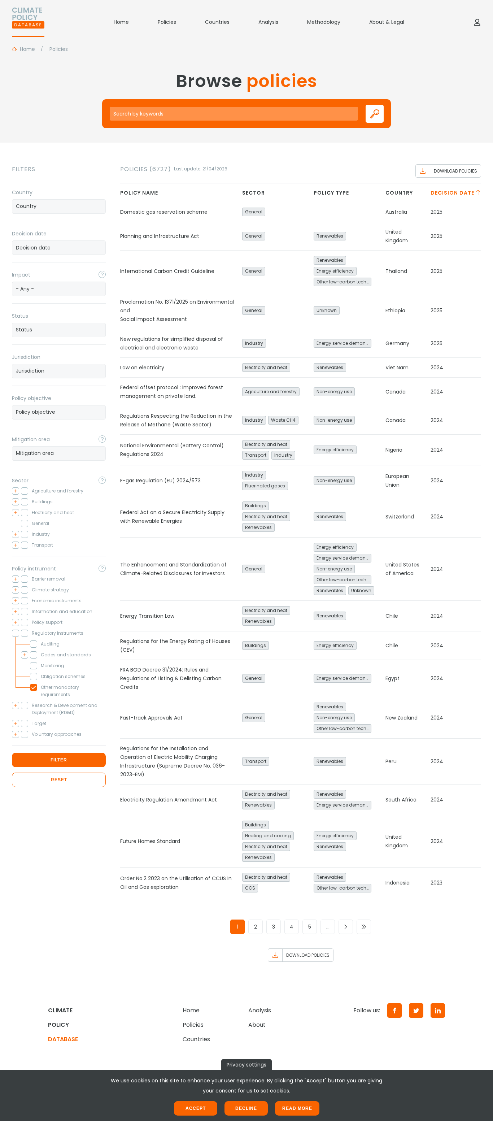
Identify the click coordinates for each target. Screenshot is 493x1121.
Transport (255, 455)
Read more (297, 1108)
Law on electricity (142, 367)
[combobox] (58, 206)
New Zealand (401, 717)
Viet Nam (397, 367)
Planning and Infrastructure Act (159, 236)
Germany (397, 343)
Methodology (323, 22)
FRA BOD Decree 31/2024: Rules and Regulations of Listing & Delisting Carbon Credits (171, 678)
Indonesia (397, 882)
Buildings (255, 506)
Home (121, 22)
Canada (395, 391)
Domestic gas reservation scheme (164, 212)
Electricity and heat (266, 367)
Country (22, 192)
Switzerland (399, 516)
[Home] (28, 22)
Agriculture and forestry (271, 391)
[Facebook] (394, 1010)
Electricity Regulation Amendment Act (168, 799)
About (257, 1025)
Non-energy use (334, 391)
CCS (250, 888)
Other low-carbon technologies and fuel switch (344, 282)
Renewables (330, 236)
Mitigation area (31, 439)
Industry (254, 343)
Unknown (327, 310)
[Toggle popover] (102, 274)
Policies (167, 22)
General (253, 212)
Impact (21, 274)
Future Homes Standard (150, 841)
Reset (59, 779)
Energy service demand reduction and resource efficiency (344, 343)
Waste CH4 (283, 420)
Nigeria (393, 449)
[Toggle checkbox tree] (15, 491)
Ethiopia (395, 310)
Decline (246, 1108)
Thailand (396, 271)
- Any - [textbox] (25, 288)
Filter (59, 759)
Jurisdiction (26, 357)
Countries (217, 22)
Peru (391, 761)
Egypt (392, 678)
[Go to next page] (346, 927)
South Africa (400, 799)
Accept (196, 1108)
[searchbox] (59, 206)
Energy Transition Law (147, 616)
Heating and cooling (268, 836)
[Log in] (477, 22)
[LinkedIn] (438, 1010)
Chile (391, 616)
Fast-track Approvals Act (151, 717)
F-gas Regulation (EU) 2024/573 (160, 480)
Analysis (268, 22)
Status (20, 316)
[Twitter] (416, 1010)
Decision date (29, 233)
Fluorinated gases (265, 486)
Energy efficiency (335, 271)
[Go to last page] (364, 927)
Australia (396, 212)
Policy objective (31, 398)
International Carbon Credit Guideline (167, 271)
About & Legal (386, 22)
